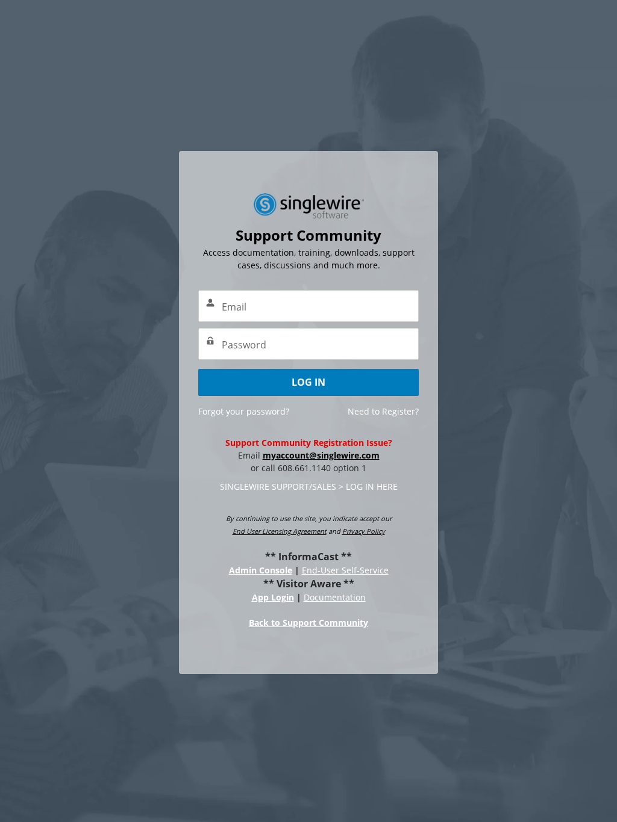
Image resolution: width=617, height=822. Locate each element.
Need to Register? (383, 411)
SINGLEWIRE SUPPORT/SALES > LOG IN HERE (309, 486)
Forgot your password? (243, 411)
